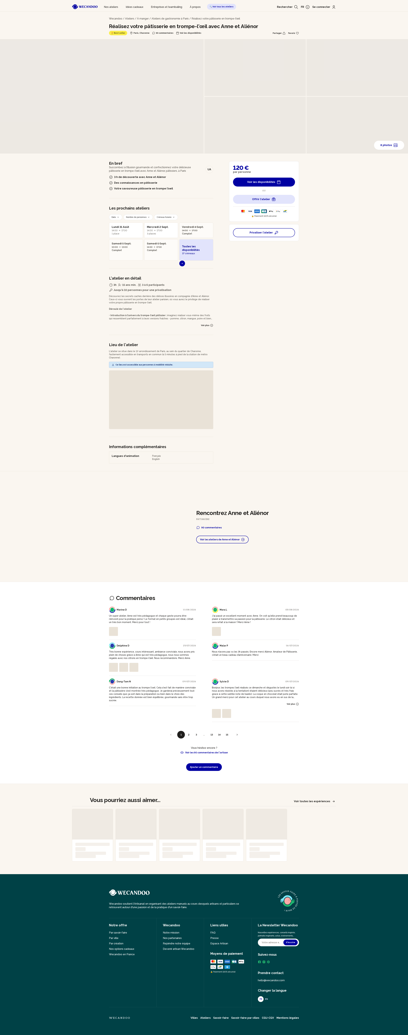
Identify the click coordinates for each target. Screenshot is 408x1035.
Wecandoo (115, 18)
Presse (214, 938)
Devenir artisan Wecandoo (178, 948)
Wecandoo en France (122, 954)
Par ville (113, 938)
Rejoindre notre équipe (176, 943)
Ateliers (129, 18)
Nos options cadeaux (121, 948)
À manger (143, 18)
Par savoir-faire (118, 932)
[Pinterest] (268, 962)
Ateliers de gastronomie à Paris (170, 18)
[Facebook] (259, 962)
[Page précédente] (171, 735)
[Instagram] (264, 962)
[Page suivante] (237, 735)
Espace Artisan (219, 943)
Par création (116, 943)
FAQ (212, 932)
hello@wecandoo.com (271, 980)
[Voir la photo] (113, 631)
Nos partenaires (172, 938)
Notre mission (171, 932)
